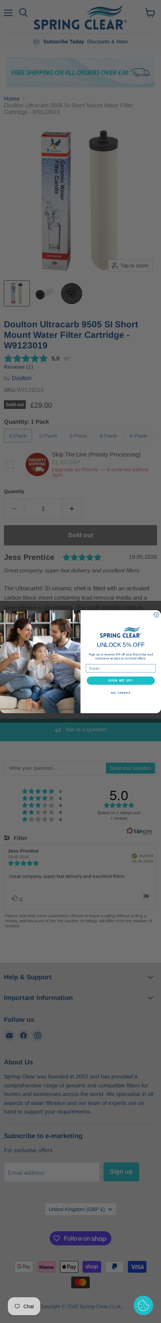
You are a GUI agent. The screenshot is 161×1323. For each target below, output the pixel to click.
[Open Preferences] (143, 1305)
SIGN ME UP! (120, 680)
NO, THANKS (121, 692)
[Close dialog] (156, 614)
